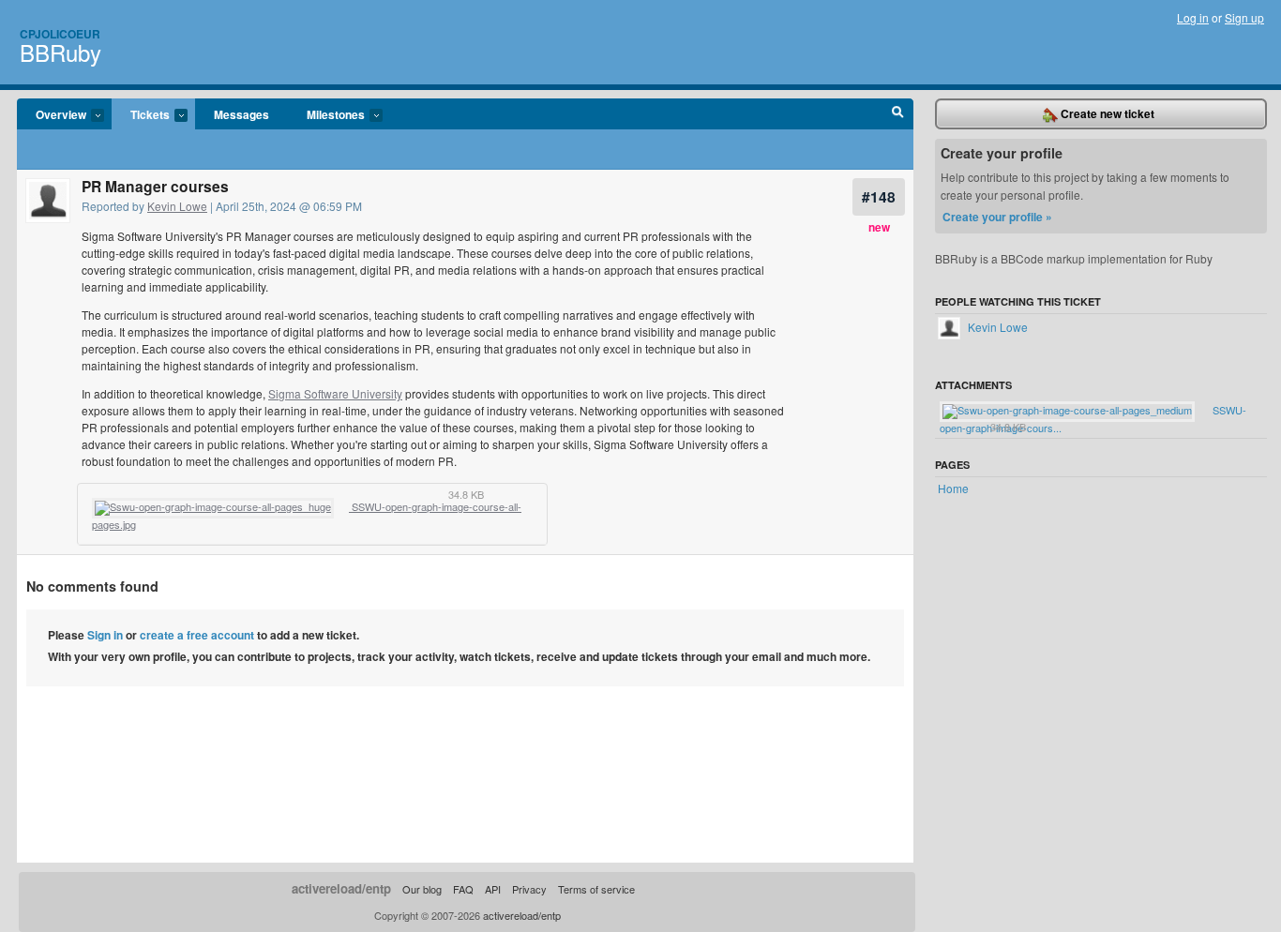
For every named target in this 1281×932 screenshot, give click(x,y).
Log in (1193, 17)
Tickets (141, 115)
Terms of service (596, 888)
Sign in (105, 634)
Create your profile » (997, 216)
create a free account (197, 634)
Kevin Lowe (177, 206)
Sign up (1244, 17)
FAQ (463, 888)
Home (953, 488)
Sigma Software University (335, 393)
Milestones (326, 115)
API (493, 888)
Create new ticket (1106, 113)
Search (897, 114)
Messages (241, 114)
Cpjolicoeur (60, 33)
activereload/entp (341, 888)
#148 (879, 196)
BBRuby (60, 52)
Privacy (529, 888)
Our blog (422, 888)
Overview (51, 115)
